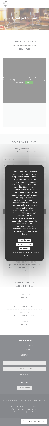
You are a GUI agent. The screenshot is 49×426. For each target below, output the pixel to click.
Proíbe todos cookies (24, 244)
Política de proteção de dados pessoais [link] (25, 253)
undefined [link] (25, 255)
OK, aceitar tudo (24, 240)
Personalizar (24, 248)
